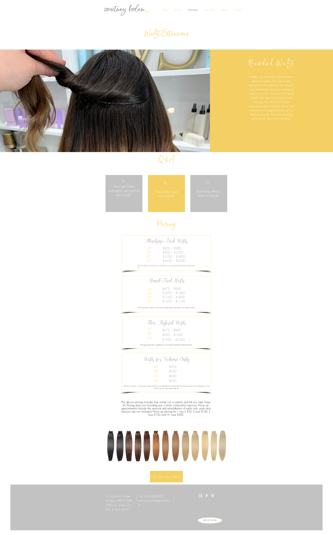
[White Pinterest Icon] (212, 495)
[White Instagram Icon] (200, 495)
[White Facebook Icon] (206, 495)
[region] (123, 193)
